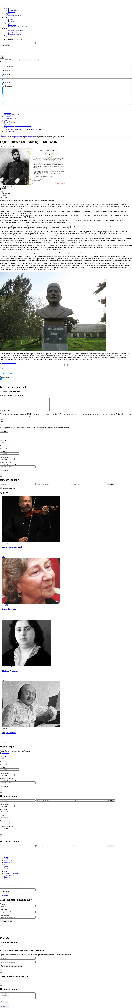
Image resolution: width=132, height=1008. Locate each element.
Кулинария (8, 23)
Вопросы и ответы (14, 34)
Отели (10, 19)
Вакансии (11, 12)
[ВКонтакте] (1, 379)
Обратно (3, 451)
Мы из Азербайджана (15, 30)
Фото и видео (13, 32)
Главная (3, 137)
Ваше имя (3, 904)
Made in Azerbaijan (14, 15)
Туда (1, 446)
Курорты (11, 21)
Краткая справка (29, 137)
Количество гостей (6, 778)
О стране (7, 14)
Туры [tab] (2, 753)
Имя (1, 419)
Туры (6, 17)
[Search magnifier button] (2, 57)
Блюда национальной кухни (18, 26)
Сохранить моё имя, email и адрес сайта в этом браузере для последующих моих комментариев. (36, 428)
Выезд (2, 815)
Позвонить (4, 49)
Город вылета (4, 457)
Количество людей (6, 462)
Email (2, 422)
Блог (5, 28)
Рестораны (12, 25)
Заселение (3, 809)
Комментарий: (5, 410)
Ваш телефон (4, 915)
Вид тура (3, 440)
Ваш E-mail (4, 910)
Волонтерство (13, 10)
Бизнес (14, 363)
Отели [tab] (6, 753)
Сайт (2, 424)
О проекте (7, 8)
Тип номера (4, 821)
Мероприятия (9, 36)
